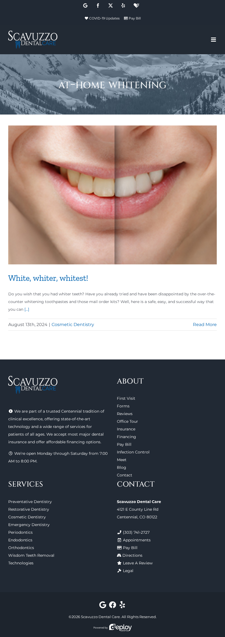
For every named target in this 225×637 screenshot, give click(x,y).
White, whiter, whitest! (48, 278)
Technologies (20, 563)
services (77, 426)
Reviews (125, 413)
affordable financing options (73, 441)
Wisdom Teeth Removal (31, 555)
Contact (124, 475)
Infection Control (133, 452)
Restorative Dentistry (28, 509)
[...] (26, 309)
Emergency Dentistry (29, 524)
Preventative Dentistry (30, 501)
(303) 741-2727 (136, 532)
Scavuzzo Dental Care (100, 617)
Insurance (126, 429)
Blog (121, 467)
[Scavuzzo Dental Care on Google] (102, 606)
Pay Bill (135, 18)
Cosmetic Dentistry (73, 324)
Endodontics (20, 540)
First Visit (126, 398)
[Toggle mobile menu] (214, 39)
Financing (126, 436)
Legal (128, 570)
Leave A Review (138, 563)
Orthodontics (21, 547)
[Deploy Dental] (120, 627)
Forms (123, 406)
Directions (132, 555)
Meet (121, 459)
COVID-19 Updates (104, 18)
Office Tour (127, 421)
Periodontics (20, 532)
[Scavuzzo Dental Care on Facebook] (112, 606)
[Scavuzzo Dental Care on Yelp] (122, 606)
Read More (205, 324)
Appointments (137, 540)
